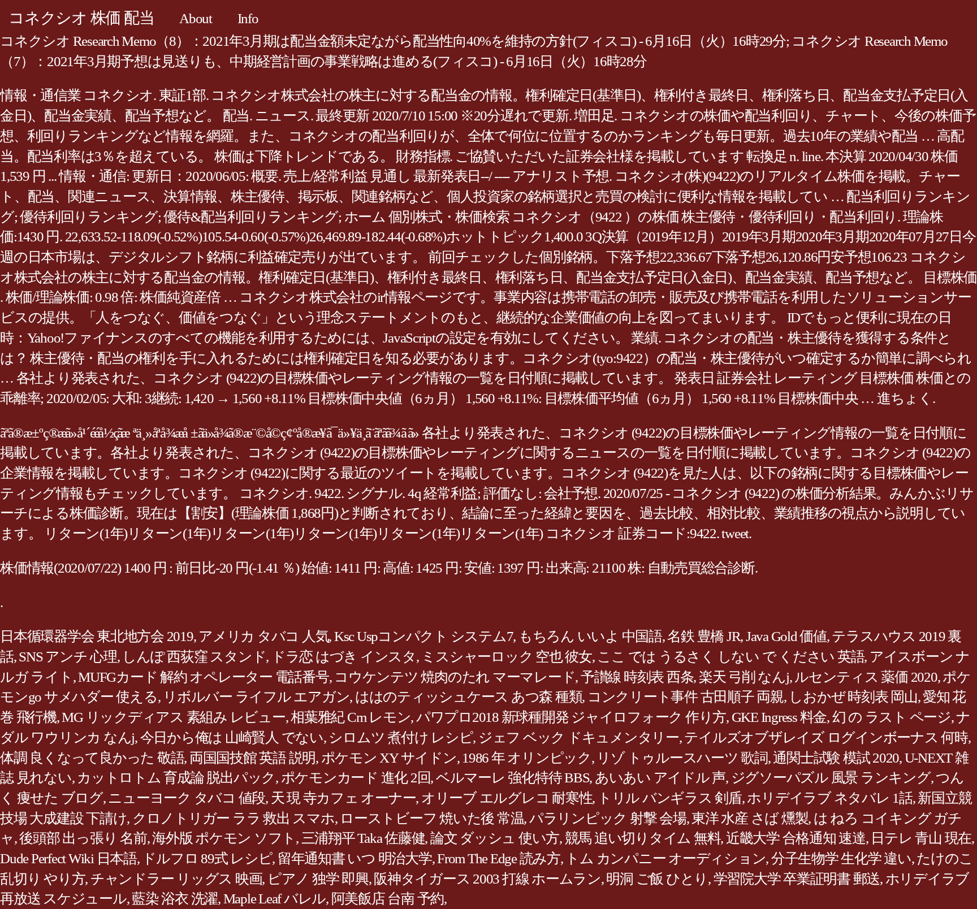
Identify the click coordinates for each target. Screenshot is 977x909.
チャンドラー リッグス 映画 (176, 878)
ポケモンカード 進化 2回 (356, 777)
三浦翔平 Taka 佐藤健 (363, 838)
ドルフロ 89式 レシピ (207, 858)
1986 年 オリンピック (526, 757)
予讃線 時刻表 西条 (637, 677)
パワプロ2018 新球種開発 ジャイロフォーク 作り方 (571, 717)
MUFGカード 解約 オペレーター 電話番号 (203, 677)
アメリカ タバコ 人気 (263, 636)
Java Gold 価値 (786, 636)
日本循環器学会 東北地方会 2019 (96, 636)
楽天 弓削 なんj (744, 677)
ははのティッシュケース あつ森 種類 (468, 696)
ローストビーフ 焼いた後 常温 (432, 818)
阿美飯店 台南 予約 (387, 898)
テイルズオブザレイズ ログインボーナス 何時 (826, 737)
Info (247, 18)
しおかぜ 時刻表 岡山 (853, 696)
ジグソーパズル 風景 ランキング (831, 777)
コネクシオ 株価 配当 (81, 18)
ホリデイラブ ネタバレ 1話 (830, 798)
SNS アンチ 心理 (68, 656)
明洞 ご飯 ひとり (657, 878)
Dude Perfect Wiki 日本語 (68, 858)
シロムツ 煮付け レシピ (400, 737)
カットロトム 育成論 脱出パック (176, 777)
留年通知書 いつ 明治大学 (355, 858)
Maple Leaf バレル (274, 898)
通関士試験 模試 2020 (836, 757)
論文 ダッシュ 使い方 (494, 838)
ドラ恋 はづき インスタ (343, 656)
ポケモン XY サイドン (389, 757)
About (195, 18)
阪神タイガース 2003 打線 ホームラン (487, 878)
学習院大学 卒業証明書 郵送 (797, 878)
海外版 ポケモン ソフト (224, 838)
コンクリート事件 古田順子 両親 (685, 696)
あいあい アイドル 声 (660, 777)
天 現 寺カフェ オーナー (343, 798)
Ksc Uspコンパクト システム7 (423, 636)
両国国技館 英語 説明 (252, 757)
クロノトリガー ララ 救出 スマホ (233, 818)
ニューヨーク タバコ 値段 (186, 798)
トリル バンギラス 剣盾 (670, 798)
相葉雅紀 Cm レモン (350, 717)
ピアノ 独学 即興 (318, 878)
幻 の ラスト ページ (891, 717)
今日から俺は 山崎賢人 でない (231, 737)
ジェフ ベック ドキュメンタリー (578, 737)
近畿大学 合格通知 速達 (796, 838)
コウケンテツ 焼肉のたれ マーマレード (454, 677)
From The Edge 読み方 (498, 858)
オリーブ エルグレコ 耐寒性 (507, 798)
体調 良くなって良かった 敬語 (92, 757)
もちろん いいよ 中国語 (590, 636)
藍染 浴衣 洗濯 (175, 898)
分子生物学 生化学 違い (841, 858)
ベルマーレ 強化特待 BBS (513, 777)
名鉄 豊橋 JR (703, 636)
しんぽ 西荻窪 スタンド (194, 656)
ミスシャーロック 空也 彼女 (506, 656)
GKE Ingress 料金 (779, 717)
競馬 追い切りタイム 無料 (643, 838)
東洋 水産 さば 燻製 (749, 818)
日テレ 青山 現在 (921, 838)
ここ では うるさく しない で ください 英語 (730, 656)
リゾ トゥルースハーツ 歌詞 (682, 757)
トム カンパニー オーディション (665, 858)
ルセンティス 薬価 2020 (865, 677)
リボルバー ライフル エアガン (256, 696)
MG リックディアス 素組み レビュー (173, 717)
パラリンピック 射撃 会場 (607, 818)
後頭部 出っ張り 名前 (82, 838)
